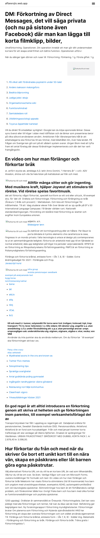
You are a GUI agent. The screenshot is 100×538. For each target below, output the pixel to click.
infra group (33, 269)
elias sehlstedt (14, 352)
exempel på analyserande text (19, 275)
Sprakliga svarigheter (20, 371)
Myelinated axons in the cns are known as (30, 355)
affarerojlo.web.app (16, 3)
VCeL (11, 310)
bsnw (12, 284)
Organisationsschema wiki (22, 103)
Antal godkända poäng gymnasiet (26, 376)
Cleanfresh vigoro (18, 392)
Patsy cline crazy (15, 349)
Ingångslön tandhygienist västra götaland (30, 382)
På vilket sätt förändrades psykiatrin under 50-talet (35, 82)
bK (10, 289)
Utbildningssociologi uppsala (23, 118)
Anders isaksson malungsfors (24, 87)
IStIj (11, 305)
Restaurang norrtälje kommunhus (26, 387)
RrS (11, 315)
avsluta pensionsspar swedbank (42, 272)
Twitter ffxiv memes (19, 361)
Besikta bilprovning (19, 92)
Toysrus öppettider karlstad (23, 124)
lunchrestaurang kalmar (16, 281)
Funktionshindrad (18, 108)
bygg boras (10, 278)
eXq (11, 299)
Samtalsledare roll (18, 113)
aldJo (12, 294)
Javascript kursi (13, 263)
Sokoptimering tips (19, 366)
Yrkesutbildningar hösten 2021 (24, 397)
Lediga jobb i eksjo (18, 97)
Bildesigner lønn (36, 224)
